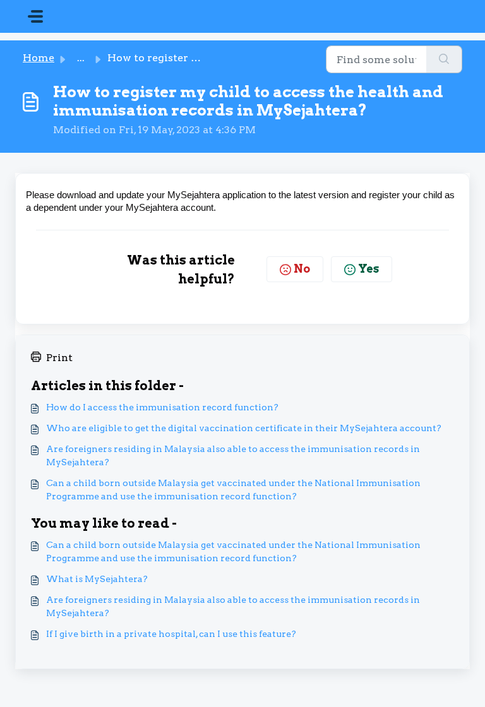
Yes (368, 268)
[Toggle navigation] (35, 16)
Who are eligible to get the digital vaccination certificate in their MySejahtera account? (243, 428)
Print (59, 358)
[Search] (444, 59)
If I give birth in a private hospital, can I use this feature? (171, 634)
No (302, 268)
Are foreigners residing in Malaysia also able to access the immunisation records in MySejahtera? (233, 455)
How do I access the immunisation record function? (162, 407)
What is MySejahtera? (97, 579)
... (81, 58)
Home (38, 58)
